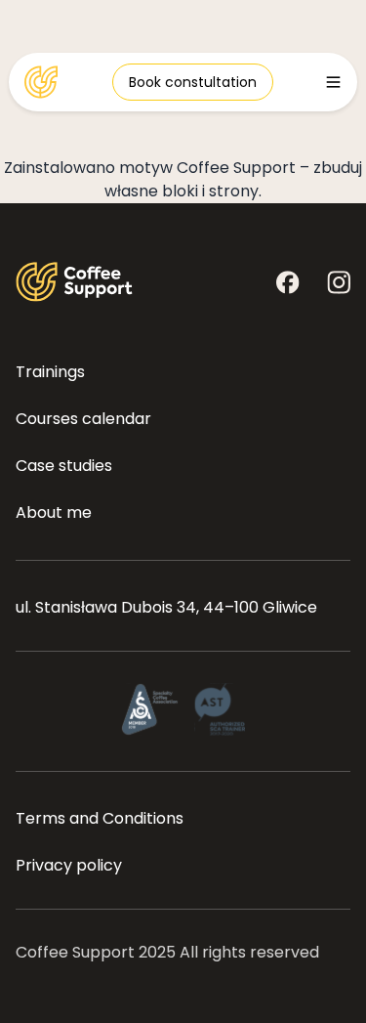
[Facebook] (288, 282)
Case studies (64, 465)
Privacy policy (69, 865)
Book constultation (193, 82)
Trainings (50, 372)
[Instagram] (338, 282)
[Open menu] (333, 82)
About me (54, 512)
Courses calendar (83, 418)
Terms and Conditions (99, 818)
